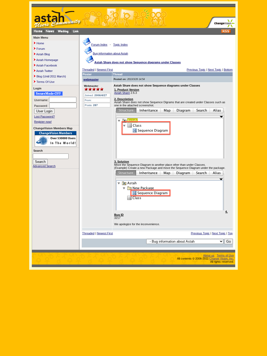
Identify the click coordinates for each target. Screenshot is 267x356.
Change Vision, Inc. (221, 258)
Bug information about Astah (110, 53)
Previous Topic (196, 69)
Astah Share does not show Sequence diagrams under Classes (137, 62)
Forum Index (99, 44)
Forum (40, 48)
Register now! (43, 121)
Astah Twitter (44, 70)
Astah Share (122, 92)
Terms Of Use (45, 81)
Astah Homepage (47, 60)
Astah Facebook (46, 65)
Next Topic (214, 69)
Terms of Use (225, 255)
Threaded (88, 69)
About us (208, 255)
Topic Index (120, 44)
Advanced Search (44, 166)
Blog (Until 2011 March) (51, 76)
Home (40, 43)
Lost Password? (44, 116)
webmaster (91, 79)
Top (230, 233)
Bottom (228, 69)
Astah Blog (43, 54)
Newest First (105, 69)
